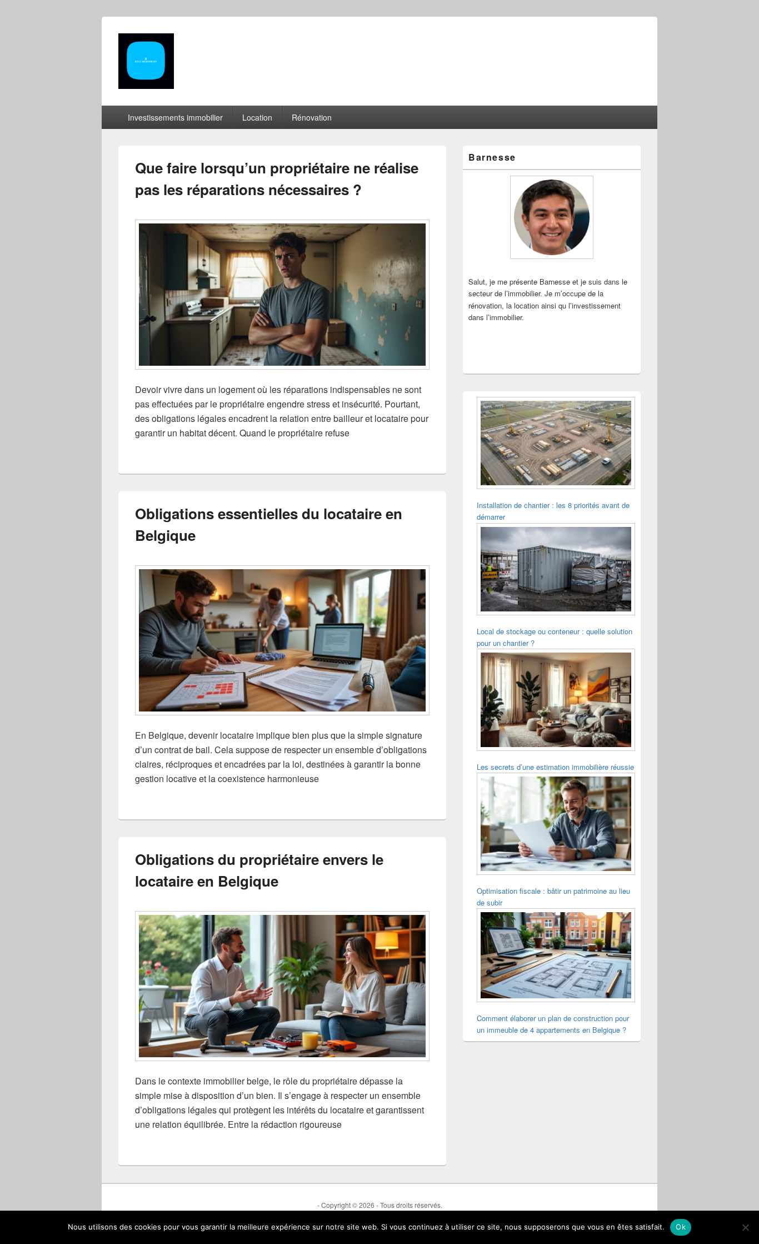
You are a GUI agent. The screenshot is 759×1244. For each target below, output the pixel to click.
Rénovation (312, 117)
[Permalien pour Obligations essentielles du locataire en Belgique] (282, 720)
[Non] (745, 1227)
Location (257, 117)
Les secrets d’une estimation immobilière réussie (555, 767)
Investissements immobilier (175, 117)
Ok (681, 1226)
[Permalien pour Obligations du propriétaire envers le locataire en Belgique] (282, 1066)
